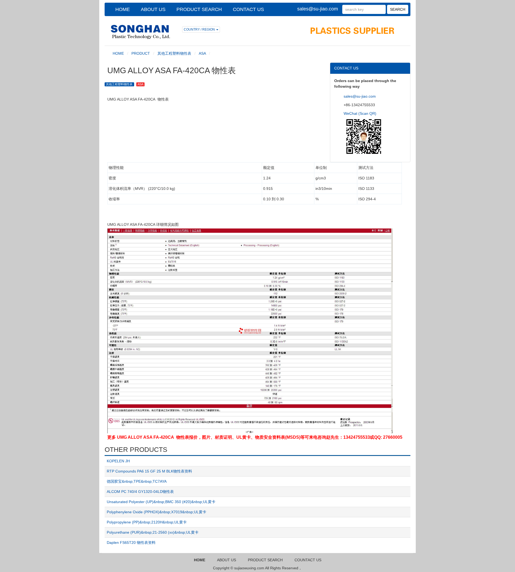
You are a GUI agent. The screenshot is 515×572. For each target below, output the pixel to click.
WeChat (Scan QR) (360, 113)
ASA (202, 53)
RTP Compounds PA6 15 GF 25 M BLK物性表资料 (149, 471)
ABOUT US (153, 9)
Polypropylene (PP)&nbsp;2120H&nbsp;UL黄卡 (147, 522)
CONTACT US (248, 9)
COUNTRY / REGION (200, 29)
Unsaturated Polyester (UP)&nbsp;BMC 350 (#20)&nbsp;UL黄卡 (161, 502)
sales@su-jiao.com (317, 9)
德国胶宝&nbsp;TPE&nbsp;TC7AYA (137, 481)
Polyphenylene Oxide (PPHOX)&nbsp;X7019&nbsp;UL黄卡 (156, 512)
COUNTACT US (308, 560)
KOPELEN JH (118, 461)
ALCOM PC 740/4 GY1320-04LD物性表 (140, 491)
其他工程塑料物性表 (174, 53)
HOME (122, 9)
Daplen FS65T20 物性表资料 (131, 542)
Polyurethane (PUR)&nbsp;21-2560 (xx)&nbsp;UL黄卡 (152, 532)
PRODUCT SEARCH (199, 9)
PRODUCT (140, 53)
